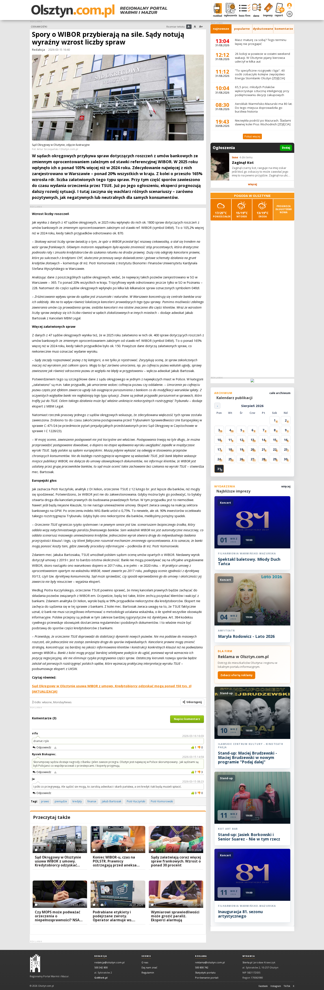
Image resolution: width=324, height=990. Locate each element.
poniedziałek (222, 214)
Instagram (275, 986)
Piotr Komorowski (162, 801)
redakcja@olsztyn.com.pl (109, 962)
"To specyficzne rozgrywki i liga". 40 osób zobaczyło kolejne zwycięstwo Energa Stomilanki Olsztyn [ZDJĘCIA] (260, 74)
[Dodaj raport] (279, 10)
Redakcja (38, 50)
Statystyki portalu (205, 972)
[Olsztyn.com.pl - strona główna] (35, 963)
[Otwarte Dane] (255, 10)
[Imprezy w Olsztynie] (267, 10)
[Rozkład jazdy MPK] (216, 10)
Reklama (201, 956)
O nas (145, 962)
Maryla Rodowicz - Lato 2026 (246, 636)
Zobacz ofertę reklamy (236, 675)
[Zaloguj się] (289, 6)
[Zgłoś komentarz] (55, 747)
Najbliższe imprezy (233, 491)
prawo (45, 801)
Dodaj (286, 148)
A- (189, 26)
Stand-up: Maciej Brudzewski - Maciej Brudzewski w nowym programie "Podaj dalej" (247, 757)
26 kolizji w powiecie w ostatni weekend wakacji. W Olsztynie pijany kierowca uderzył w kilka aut (262, 57)
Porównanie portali (206, 977)
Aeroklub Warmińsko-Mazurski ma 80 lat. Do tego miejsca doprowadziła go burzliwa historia (263, 107)
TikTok (287, 986)
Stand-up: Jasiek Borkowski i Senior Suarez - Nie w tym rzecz (249, 837)
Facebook (263, 986)
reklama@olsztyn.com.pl (210, 962)
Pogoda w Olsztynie (252, 196)
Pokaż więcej (252, 136)
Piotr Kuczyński (136, 801)
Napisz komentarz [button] (187, 719)
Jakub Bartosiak (111, 801)
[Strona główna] (99, 11)
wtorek (242, 214)
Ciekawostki (39, 26)
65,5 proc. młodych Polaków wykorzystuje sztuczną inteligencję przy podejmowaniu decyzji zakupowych (262, 91)
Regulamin (148, 972)
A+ (201, 26)
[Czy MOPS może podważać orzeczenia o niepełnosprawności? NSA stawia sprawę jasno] (60, 894)
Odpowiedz (43, 747)
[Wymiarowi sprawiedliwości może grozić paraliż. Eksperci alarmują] (176, 894)
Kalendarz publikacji (234, 397)
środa (262, 214)
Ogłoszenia (224, 148)
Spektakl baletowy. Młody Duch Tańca (249, 561)
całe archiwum (279, 393)
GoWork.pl (101, 977)
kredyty (77, 801)
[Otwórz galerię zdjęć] (118, 98)
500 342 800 (101, 967)
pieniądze (61, 801)
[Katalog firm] (243, 10)
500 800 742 (201, 967)
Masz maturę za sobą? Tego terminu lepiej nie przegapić (260, 42)
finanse (91, 801)
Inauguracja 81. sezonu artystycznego (240, 914)
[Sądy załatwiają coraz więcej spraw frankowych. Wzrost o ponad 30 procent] (176, 839)
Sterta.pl (247, 962)
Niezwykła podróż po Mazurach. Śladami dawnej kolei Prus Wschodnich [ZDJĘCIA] (263, 122)
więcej (252, 184)
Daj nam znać (149, 967)
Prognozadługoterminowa (284, 209)
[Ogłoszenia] (229, 10)
